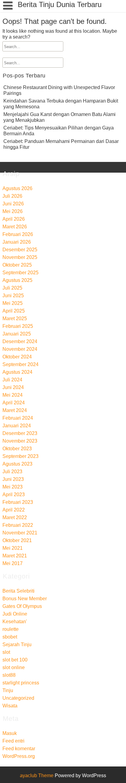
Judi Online (14, 614)
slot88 (9, 675)
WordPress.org (18, 756)
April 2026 (13, 219)
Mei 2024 (12, 395)
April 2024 (13, 403)
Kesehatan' (14, 621)
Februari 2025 (17, 326)
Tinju (7, 690)
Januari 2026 (16, 242)
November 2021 (19, 533)
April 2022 (13, 510)
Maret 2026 (14, 227)
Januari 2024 (16, 426)
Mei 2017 (12, 563)
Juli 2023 (12, 471)
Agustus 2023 (17, 464)
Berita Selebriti (18, 591)
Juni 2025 (13, 295)
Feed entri (13, 741)
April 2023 (13, 494)
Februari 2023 (17, 502)
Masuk (9, 733)
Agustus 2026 (17, 188)
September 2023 (20, 456)
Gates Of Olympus (22, 606)
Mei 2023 (12, 487)
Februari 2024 (17, 418)
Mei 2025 (12, 303)
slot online (13, 667)
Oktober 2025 (17, 265)
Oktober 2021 (17, 540)
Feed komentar (18, 748)
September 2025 (20, 272)
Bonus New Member (24, 598)
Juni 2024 (13, 387)
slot (6, 652)
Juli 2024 (12, 380)
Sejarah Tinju (16, 644)
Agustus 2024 (17, 372)
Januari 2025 (16, 334)
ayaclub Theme (37, 775)
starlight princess (20, 683)
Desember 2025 (19, 250)
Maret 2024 (14, 410)
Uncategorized (18, 698)
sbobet (9, 637)
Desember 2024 (19, 341)
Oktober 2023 (17, 448)
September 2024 (20, 364)
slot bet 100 (15, 660)
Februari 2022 (17, 525)
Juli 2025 (12, 288)
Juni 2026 (13, 204)
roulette (10, 629)
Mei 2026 (12, 211)
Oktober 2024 (17, 357)
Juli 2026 (12, 196)
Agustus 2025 (17, 280)
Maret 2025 (14, 318)
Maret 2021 (14, 556)
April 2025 (13, 311)
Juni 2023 (13, 479)
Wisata (9, 706)
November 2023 (19, 441)
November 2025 (19, 257)
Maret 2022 (14, 517)
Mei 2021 (12, 548)
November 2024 (19, 349)
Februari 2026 (17, 234)
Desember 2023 (19, 433)
